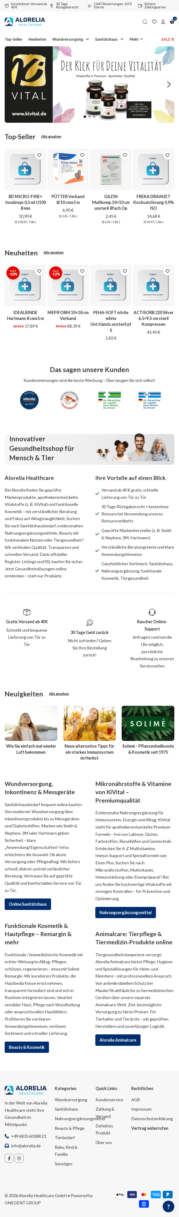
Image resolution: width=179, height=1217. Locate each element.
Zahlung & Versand (105, 1112)
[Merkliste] (154, 21)
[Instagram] (19, 1158)
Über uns (104, 1142)
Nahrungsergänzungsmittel (126, 912)
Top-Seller (14, 39)
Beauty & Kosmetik (27, 1047)
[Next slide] (168, 84)
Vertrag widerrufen (149, 1128)
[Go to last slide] (10, 84)
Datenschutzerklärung (152, 1118)
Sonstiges (63, 1163)
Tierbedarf (65, 1137)
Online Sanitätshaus (28, 904)
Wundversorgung (67, 39)
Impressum (141, 1109)
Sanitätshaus (106, 39)
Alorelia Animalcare (118, 1040)
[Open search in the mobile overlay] (145, 21)
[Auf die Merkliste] (39, 155)
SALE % (167, 39)
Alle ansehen (51, 136)
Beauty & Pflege (70, 1128)
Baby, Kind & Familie (66, 1151)
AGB (135, 1099)
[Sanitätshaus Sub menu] (122, 39)
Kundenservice (109, 1099)
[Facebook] (9, 1158)
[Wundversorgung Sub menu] (87, 39)
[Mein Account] (163, 21)
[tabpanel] (89, 84)
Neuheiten (37, 39)
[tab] (85, 117)
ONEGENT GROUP (23, 1202)
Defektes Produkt (104, 1129)
